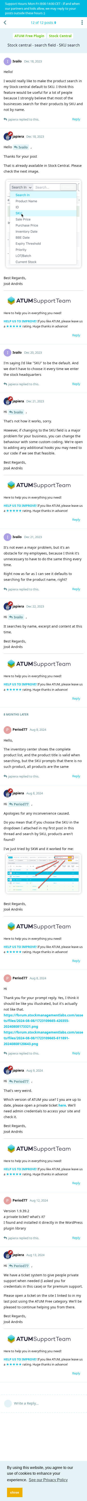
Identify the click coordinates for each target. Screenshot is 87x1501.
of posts (42, 22)
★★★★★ (14, 326)
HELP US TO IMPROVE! (20, 321)
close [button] (14, 1492)
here (62, 1105)
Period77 (21, 804)
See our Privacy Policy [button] (48, 1480)
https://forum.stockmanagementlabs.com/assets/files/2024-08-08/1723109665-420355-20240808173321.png (43, 1021)
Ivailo (23, 147)
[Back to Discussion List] (5, 22)
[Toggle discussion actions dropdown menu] (82, 22)
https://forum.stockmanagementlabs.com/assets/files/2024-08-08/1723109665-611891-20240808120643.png (43, 1038)
